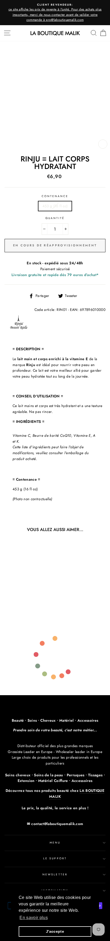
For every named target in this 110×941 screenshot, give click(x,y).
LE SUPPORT (55, 858)
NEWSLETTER (55, 874)
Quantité (55, 218)
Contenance (55, 196)
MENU (55, 843)
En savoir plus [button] (33, 917)
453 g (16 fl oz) (55, 206)
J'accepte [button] (55, 931)
